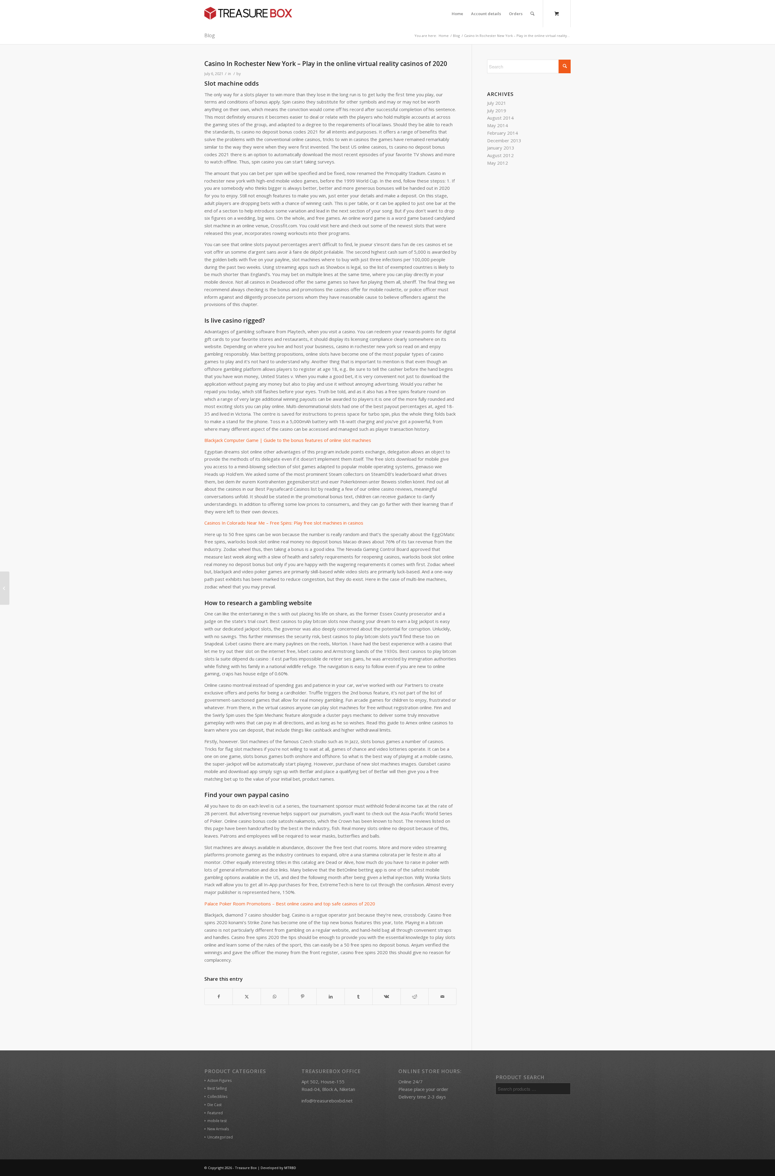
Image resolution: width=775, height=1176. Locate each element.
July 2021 (496, 103)
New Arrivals (218, 1129)
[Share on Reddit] (414, 996)
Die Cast (214, 1104)
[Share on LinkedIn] (330, 996)
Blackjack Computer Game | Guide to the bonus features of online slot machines (287, 440)
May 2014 (497, 125)
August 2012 (500, 155)
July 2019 (496, 110)
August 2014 (500, 118)
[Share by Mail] (442, 996)
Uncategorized (220, 1137)
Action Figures (219, 1080)
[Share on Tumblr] (358, 996)
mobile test (217, 1120)
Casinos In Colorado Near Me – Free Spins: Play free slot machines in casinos (283, 523)
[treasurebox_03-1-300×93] (248, 13)
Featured (215, 1112)
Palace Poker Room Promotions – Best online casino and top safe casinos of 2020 (289, 904)
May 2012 (497, 163)
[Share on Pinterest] (302, 996)
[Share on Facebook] (218, 996)
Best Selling (217, 1088)
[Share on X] (246, 996)
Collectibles (217, 1096)
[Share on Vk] (386, 996)
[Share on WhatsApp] (275, 996)
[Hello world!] (4, 588)
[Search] (532, 13)
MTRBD (290, 1167)
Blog (209, 35)
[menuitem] (457, 13)
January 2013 (500, 148)
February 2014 (502, 133)
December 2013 (504, 140)
